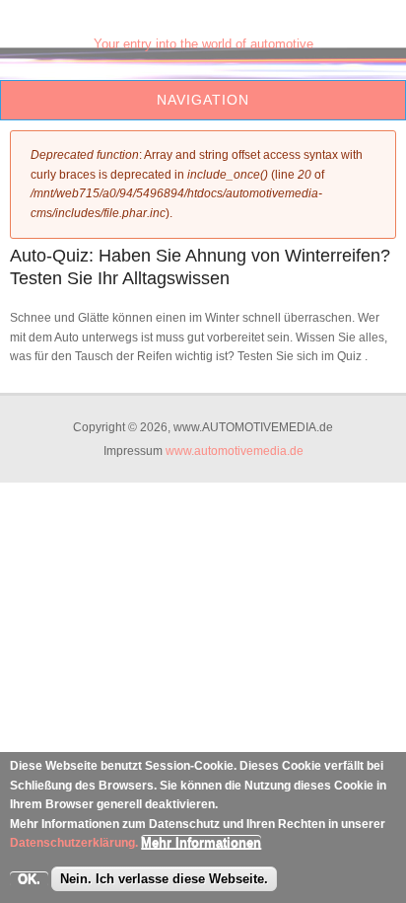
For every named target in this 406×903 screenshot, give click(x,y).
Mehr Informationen (201, 842)
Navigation (203, 100)
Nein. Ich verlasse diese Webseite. (164, 878)
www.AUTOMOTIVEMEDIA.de (203, 26)
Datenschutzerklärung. (74, 843)
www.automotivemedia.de (235, 451)
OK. (29, 878)
